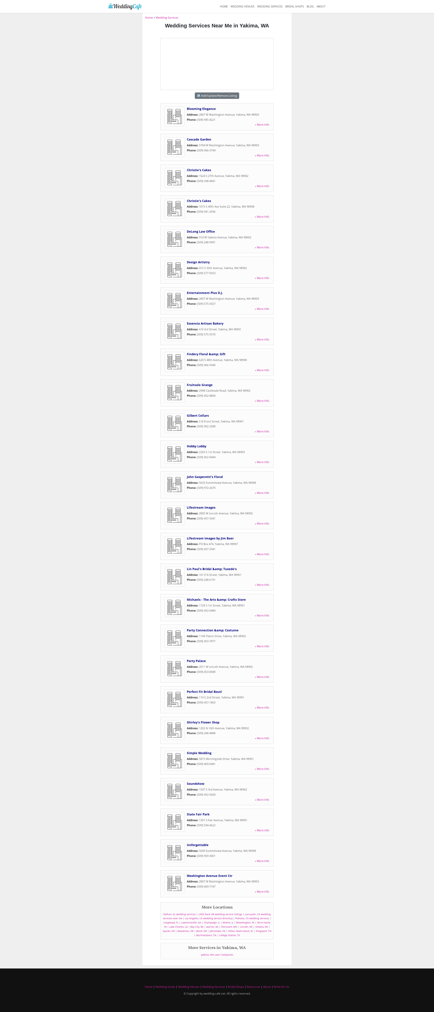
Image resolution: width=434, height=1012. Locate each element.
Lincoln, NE (246, 926)
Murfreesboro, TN (206, 935)
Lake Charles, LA (178, 926)
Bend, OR (201, 931)
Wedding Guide (165, 987)
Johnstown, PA (217, 931)
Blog (310, 6)
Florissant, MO (229, 926)
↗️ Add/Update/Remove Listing (217, 96)
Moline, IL (228, 922)
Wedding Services (270, 6)
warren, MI (212, 926)
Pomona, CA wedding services (252, 918)
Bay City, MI (196, 926)
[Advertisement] (124, 66)
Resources (253, 987)
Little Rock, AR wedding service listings (220, 914)
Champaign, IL (212, 922)
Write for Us (281, 987)
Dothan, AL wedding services (179, 914)
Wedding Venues (242, 6)
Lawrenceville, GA (191, 922)
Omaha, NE (261, 926)
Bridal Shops (294, 6)
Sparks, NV (169, 931)
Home (224, 6)
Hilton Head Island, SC (240, 931)
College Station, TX (229, 935)
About (321, 6)
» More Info (262, 124)
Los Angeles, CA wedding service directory (209, 918)
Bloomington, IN (245, 922)
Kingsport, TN (263, 931)
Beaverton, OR (185, 931)
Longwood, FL (171, 922)
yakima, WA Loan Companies (217, 954)
